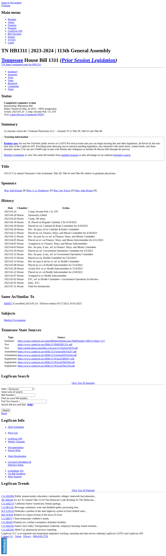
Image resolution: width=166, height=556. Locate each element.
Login (11, 42)
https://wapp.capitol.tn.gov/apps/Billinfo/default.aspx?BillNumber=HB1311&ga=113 (61, 341)
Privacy (27, 536)
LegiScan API (15, 31)
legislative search (121, 155)
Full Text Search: (10, 401)
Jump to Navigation (11, 2)
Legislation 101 (16, 470)
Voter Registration (17, 456)
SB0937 (8, 303)
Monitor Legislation (14, 155)
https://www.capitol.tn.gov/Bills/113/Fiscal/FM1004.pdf (46, 362)
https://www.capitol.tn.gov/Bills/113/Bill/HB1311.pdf (45, 344)
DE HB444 (7, 500)
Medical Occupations (15, 320)
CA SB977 (7, 518)
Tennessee (12, 60)
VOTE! (12, 39)
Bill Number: (8, 395)
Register (12, 19)
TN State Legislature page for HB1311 (21, 64)
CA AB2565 (7, 529)
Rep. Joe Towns (62, 190)
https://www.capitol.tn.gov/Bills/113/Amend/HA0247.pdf (47, 351)
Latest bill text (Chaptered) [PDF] (27, 114)
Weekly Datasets (16, 441)
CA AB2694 (7, 496)
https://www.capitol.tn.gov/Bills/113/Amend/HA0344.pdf (47, 355)
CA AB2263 (7, 526)
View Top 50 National (83, 490)
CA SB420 (7, 522)
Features (12, 25)
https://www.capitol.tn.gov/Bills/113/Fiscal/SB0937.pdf (46, 358)
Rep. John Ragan (84, 190)
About (11, 22)
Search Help (14, 450)
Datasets (12, 28)
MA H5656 (7, 514)
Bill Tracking (14, 34)
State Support (15, 476)
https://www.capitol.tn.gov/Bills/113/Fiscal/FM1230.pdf (46, 365)
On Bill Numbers (16, 473)
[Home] (5, 5)
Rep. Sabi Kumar (13, 190)
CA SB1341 (7, 507)
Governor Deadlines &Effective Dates (19, 463)
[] (30, 404)
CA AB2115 (7, 503)
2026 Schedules (16, 427)
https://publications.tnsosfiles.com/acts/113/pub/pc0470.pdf (48, 348)
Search (11, 36)
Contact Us (7, 536)
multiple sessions (69, 155)
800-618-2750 (40, 536)
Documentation (16, 447)
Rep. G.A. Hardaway (38, 190)
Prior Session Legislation (88, 60)
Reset (4, 413)
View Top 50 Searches (83, 383)
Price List (13, 432)
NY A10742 (7, 511)
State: (4, 388)
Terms (18, 536)
